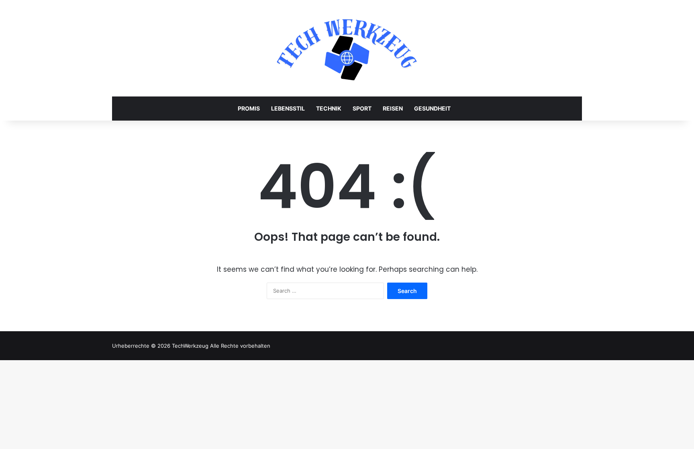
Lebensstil (288, 108)
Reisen (393, 108)
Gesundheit (432, 108)
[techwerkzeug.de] (347, 48)
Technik (328, 108)
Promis (249, 108)
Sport (362, 108)
